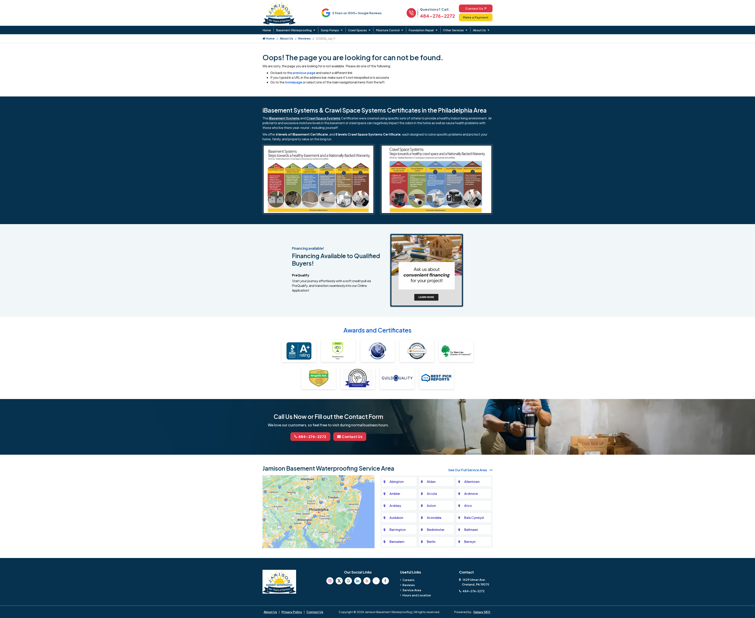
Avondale (434, 517)
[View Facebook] (385, 580)
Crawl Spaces (357, 30)
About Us (479, 30)
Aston (431, 505)
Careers (408, 580)
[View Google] (348, 580)
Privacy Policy (292, 612)
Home (266, 30)
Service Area (411, 590)
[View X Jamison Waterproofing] (339, 580)
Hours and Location (416, 595)
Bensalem (396, 541)
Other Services (453, 30)
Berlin (431, 541)
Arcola (432, 493)
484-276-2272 (437, 16)
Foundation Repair (421, 30)
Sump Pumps (330, 30)
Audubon (396, 517)
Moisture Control (388, 30)
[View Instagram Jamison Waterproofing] (329, 580)
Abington (396, 481)
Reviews (304, 38)
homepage (293, 82)
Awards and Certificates (377, 330)
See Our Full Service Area (467, 470)
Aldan (431, 481)
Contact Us (474, 8)
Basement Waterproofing (294, 30)
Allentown (472, 481)
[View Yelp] (366, 580)
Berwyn (470, 541)
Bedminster (436, 529)
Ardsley (395, 505)
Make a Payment (476, 17)
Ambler (394, 493)
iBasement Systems (284, 118)
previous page (304, 73)
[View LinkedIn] (357, 580)
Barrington (397, 529)
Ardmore (471, 493)
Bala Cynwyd (474, 517)
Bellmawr (471, 529)
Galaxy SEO (481, 612)
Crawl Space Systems (323, 118)
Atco (468, 505)
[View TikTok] (376, 580)
